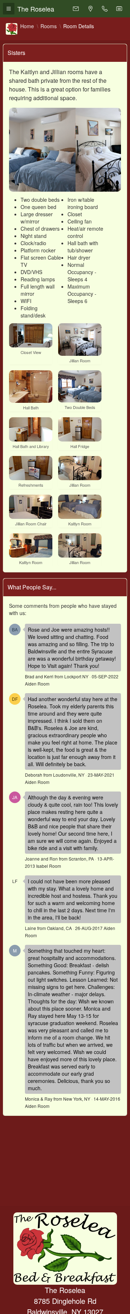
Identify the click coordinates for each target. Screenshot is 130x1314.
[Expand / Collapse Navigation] (8, 8)
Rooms (48, 26)
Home (27, 26)
